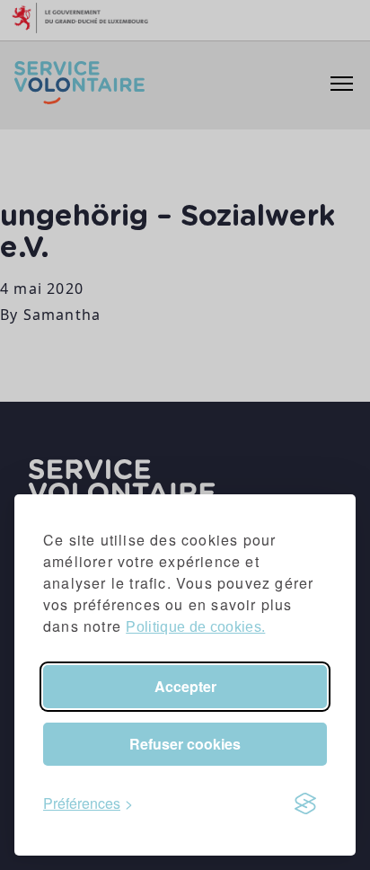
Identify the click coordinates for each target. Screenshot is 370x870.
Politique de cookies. (195, 627)
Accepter (185, 686)
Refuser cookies (185, 743)
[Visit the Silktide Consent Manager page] (305, 803)
